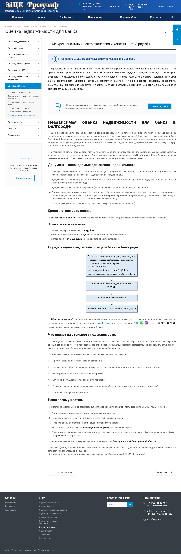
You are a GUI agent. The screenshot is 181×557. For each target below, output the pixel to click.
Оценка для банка (16, 86)
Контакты (155, 17)
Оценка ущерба (15, 122)
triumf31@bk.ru (104, 323)
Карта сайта (10, 510)
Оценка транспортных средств (18, 55)
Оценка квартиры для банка (19, 112)
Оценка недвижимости (18, 41)
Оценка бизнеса (15, 48)
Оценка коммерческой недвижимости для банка (23, 97)
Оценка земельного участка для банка (21, 103)
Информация (95, 17)
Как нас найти (128, 17)
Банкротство (14, 135)
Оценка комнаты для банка (19, 108)
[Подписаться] (130, 504)
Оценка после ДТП (16, 70)
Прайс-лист (66, 17)
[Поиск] (172, 17)
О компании (10, 502)
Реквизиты (10, 506)
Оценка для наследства (19, 64)
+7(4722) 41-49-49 (137, 4)
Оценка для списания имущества (18, 78)
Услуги (42, 17)
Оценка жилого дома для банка (20, 93)
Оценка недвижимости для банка (21, 115)
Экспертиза (13, 129)
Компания (18, 17)
